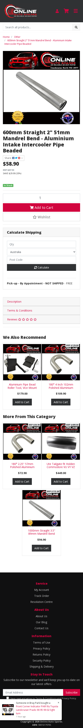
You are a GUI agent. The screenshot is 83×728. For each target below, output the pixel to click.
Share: (8, 158)
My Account (41, 590)
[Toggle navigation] (75, 11)
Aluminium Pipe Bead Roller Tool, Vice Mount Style (22, 388)
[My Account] (57, 11)
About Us (41, 616)
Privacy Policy (41, 648)
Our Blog (41, 622)
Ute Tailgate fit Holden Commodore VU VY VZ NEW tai (61, 467)
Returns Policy (41, 654)
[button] (41, 217)
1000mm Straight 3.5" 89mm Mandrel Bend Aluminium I (41, 534)
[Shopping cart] (66, 11)
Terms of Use (41, 642)
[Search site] (76, 27)
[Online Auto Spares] (21, 11)
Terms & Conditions (19, 310)
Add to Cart (43, 207)
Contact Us (41, 628)
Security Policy (42, 660)
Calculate (43, 267)
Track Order (41, 596)
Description (14, 301)
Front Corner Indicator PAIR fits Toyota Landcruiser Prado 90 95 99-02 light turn (37, 710)
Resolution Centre (41, 602)
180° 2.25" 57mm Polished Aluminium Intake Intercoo (22, 467)
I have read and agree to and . (43, 698)
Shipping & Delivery (42, 666)
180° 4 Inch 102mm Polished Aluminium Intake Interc (61, 388)
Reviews (12, 319)
